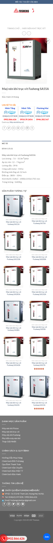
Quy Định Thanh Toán (11, 464)
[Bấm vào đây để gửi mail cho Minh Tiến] (22, 112)
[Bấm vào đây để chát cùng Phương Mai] (44, 112)
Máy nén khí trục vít (34, 28)
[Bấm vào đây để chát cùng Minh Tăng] (12, 112)
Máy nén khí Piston (10, 428)
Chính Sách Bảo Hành (11, 474)
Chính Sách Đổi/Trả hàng (13, 461)
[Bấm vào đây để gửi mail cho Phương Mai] (38, 112)
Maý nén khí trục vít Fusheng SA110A (13, 258)
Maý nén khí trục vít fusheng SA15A (39, 404)
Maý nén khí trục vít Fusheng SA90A (39, 328)
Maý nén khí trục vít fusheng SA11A (13, 223)
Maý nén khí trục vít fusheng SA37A (39, 364)
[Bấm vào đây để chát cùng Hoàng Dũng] (28, 112)
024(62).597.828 (10, 116)
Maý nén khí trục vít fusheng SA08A (13, 329)
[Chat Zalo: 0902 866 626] (46, 536)
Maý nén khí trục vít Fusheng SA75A (39, 222)
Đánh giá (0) (7, 149)
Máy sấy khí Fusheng (11, 435)
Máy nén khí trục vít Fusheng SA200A (39, 258)
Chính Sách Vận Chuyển (12, 467)
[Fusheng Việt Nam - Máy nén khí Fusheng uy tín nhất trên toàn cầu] (26, 10)
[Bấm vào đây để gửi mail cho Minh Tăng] (5, 112)
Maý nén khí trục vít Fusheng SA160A (13, 364)
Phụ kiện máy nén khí (11, 438)
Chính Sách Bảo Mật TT (12, 471)
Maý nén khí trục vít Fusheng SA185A (13, 293)
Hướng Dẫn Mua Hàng (12, 457)
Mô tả (5, 143)
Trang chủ (13, 28)
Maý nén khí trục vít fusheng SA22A (13, 404)
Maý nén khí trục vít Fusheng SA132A (39, 293)
